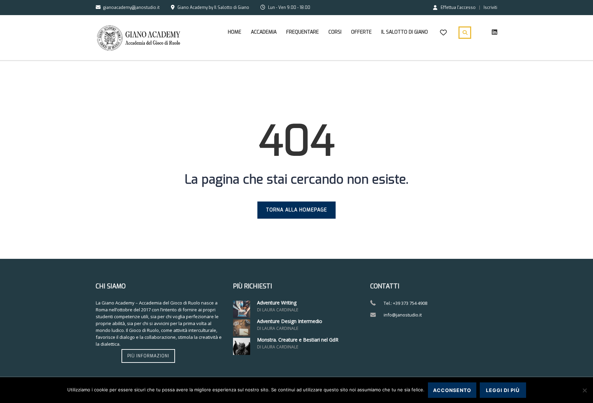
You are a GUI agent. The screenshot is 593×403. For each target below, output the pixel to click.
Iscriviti (490, 7)
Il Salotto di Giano (404, 32)
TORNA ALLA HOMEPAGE (296, 210)
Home (234, 32)
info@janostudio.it (403, 315)
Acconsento (452, 390)
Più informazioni (148, 356)
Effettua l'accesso (458, 7)
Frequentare (302, 32)
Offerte (361, 32)
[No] (584, 390)
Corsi (334, 32)
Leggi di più (503, 390)
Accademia (264, 32)
